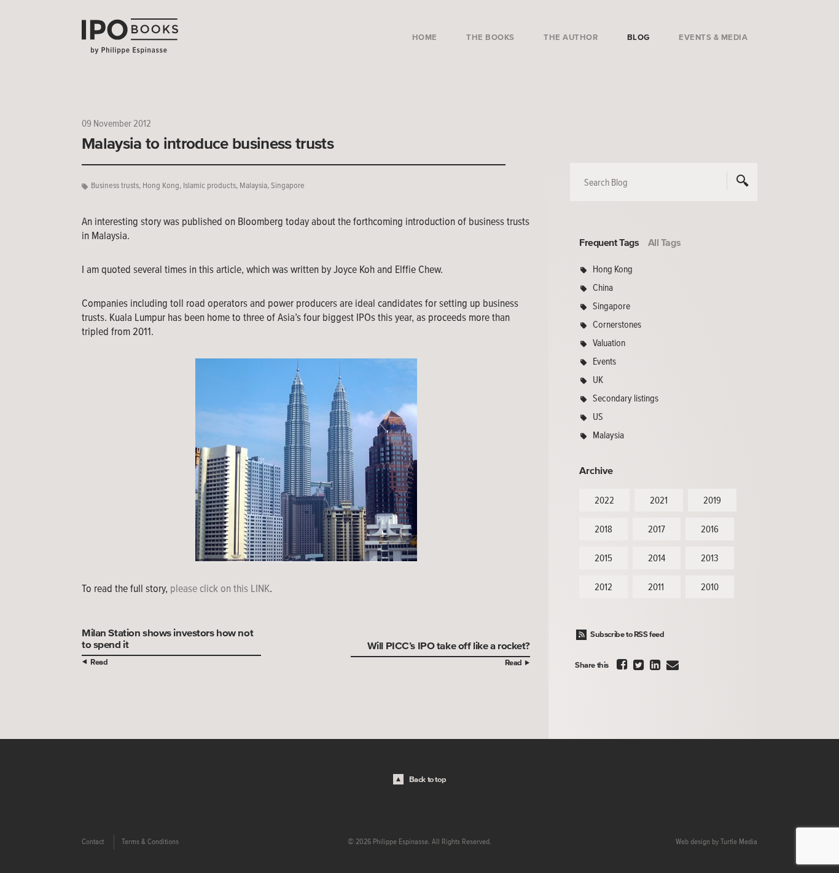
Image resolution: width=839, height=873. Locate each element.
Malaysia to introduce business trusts (208, 143)
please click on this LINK (220, 588)
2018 (603, 528)
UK (598, 379)
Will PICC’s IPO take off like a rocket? (448, 645)
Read (98, 661)
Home (424, 37)
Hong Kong (160, 185)
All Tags (664, 242)
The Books (490, 37)
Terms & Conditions (150, 841)
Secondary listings (625, 397)
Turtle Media (738, 841)
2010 (710, 586)
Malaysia (253, 185)
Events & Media (713, 37)
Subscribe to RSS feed (627, 634)
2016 (710, 528)
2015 (603, 557)
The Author (571, 37)
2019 (712, 499)
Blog (638, 37)
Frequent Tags (609, 242)
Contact (93, 841)
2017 (656, 528)
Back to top (428, 779)
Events (604, 360)
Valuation (609, 342)
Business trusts (115, 185)
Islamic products (209, 185)
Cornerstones (617, 324)
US (598, 416)
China (603, 287)
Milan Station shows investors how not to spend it (167, 638)
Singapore (288, 185)
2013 (710, 557)
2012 (603, 586)
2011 (656, 586)
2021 (659, 499)
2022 (604, 499)
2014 (656, 557)
